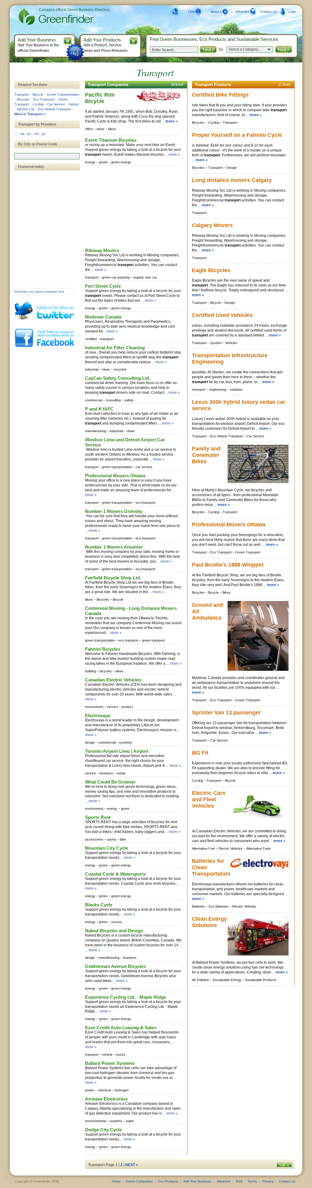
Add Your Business (197, 1181)
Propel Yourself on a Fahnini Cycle (237, 135)
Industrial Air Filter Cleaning (115, 347)
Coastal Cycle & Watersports (115, 874)
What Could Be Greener (110, 781)
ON (36, 134)
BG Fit (200, 753)
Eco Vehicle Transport (54, 109)
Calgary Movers (212, 225)
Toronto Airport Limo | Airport (116, 751)
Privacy (268, 1181)
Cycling (38, 104)
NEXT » (131, 1165)
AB (22, 134)
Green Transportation (63, 94)
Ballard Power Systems (110, 1063)
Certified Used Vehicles (222, 315)
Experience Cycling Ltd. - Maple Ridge (125, 997)
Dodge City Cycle (103, 1129)
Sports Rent (98, 817)
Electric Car (25, 109)
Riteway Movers (102, 250)
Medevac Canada (103, 316)
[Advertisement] (130, 207)
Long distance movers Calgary (232, 180)
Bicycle (38, 94)
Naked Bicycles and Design (114, 930)
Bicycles (23, 99)
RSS (239, 1181)
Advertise (243, 11)
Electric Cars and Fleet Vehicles (208, 799)
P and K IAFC (99, 408)
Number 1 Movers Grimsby (113, 511)
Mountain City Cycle (106, 848)
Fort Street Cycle (103, 286)
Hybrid (73, 104)
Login (292, 11)
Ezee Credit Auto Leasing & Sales (120, 1027)
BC (29, 134)
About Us (217, 11)
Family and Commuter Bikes (206, 455)
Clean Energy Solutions (209, 922)
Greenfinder (55, 17)
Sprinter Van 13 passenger (226, 713)
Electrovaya (97, 715)
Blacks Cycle (98, 904)
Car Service (56, 104)
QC (43, 134)
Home (192, 11)
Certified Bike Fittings (220, 95)
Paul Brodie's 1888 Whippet (228, 565)
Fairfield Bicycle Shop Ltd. (113, 577)
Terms (252, 1181)
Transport (21, 94)
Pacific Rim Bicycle (100, 98)
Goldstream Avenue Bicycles (115, 966)
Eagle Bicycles (211, 270)
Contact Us (268, 11)
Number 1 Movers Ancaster (114, 547)
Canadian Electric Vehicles (113, 679)
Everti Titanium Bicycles (110, 140)
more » (171, 121)
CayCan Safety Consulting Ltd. (118, 378)
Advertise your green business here (39, 291)
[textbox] (47, 156)
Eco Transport (44, 99)
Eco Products (168, 1181)
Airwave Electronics (106, 1098)
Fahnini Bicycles (102, 649)
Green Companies (139, 1181)
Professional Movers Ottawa (115, 475)
